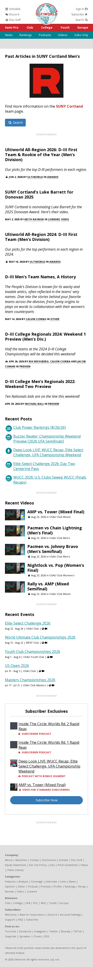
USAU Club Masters (34, 685)
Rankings (25, 35)
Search (80, 20)
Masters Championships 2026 (30, 679)
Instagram (40, 931)
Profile (57, 886)
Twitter (53, 931)
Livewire (54, 219)
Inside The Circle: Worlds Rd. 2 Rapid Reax (49, 726)
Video (65, 219)
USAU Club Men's (59, 538)
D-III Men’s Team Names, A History (40, 276)
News (9, 35)
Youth (65, 27)
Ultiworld (35, 177)
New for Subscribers (32, 914)
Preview (24, 366)
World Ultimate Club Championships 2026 (40, 637)
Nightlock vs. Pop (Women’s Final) (55, 567)
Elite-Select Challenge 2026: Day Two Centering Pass (44, 466)
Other (54, 319)
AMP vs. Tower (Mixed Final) (55, 511)
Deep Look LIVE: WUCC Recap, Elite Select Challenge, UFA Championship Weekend (48, 452)
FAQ (20, 919)
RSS (46, 936)
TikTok (77, 931)
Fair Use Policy (38, 865)
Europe (82, 27)
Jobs (52, 865)
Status (84, 865)
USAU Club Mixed (59, 517)
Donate (63, 860)
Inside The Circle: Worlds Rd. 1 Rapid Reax (49, 745)
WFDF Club (32, 642)
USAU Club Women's (61, 575)
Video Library (15, 870)
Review (9, 891)
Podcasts (45, 35)
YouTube (10, 931)
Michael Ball (34, 403)
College (46, 27)
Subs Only (81, 35)
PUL (35, 903)
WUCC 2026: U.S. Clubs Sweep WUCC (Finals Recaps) (49, 480)
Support (10, 919)
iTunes (37, 936)
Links (63, 881)
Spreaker (24, 936)
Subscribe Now (47, 800)
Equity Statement (15, 865)
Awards (52, 177)
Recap (82, 886)
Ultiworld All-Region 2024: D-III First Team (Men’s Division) (41, 237)
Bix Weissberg (39, 361)
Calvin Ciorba (36, 319)
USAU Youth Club (33, 657)
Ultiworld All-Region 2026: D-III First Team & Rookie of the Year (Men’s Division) (41, 154)
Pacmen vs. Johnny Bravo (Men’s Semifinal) (52, 549)
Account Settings (70, 914)
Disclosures (49, 860)
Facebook (25, 931)
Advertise (21, 860)
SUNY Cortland (69, 106)
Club (30, 27)
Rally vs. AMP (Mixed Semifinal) (48, 586)
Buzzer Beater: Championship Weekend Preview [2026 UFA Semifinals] (47, 439)
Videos (62, 35)
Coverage (37, 881)
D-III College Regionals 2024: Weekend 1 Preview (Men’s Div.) (45, 336)
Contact (34, 860)
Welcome (11, 914)
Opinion (10, 886)
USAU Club (32, 628)
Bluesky (65, 931)
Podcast (33, 886)
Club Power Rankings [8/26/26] (39, 427)
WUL (43, 903)
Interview (51, 881)
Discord (13, 14)
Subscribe (78, 14)
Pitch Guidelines (68, 865)
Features (10, 881)
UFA (28, 903)
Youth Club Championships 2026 (32, 651)
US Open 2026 (17, 665)
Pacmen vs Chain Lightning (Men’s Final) (54, 530)
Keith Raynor (34, 219)
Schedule (14, 9)
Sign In (80, 9)
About (8, 860)
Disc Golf (14, 20)
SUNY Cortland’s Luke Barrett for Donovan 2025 (39, 194)
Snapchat (10, 936)
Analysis (23, 881)
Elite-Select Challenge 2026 (27, 623)
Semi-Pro (12, 27)
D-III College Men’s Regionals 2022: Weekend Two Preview (40, 384)
